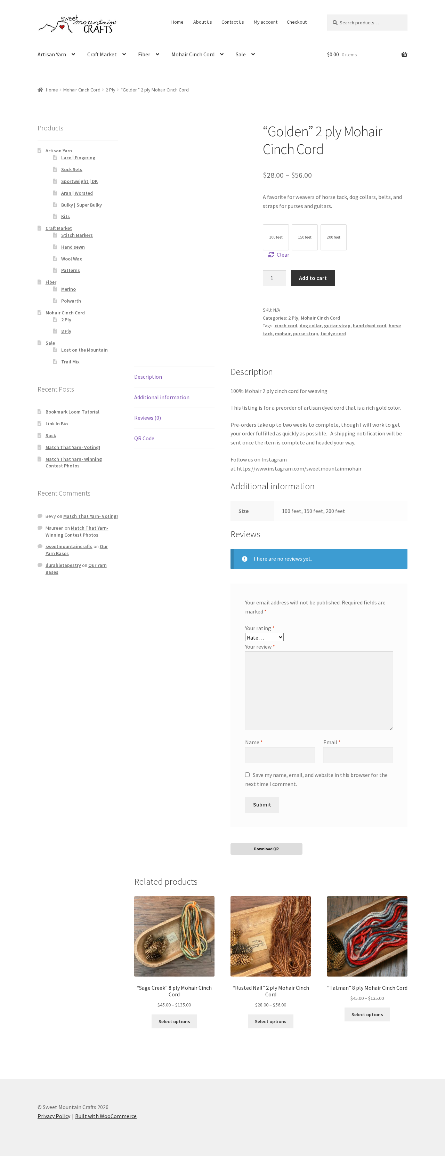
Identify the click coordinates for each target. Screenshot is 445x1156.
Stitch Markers (77, 235)
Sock (51, 435)
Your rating (260, 628)
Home (177, 22)
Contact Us (232, 22)
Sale (241, 54)
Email (332, 742)
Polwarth (71, 301)
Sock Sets (71, 169)
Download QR (266, 848)
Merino (68, 289)
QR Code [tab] (144, 438)
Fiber (144, 54)
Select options (174, 1021)
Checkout (297, 22)
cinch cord (286, 325)
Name (254, 742)
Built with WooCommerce (106, 1116)
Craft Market (102, 54)
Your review (260, 646)
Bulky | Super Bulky (81, 205)
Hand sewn (73, 247)
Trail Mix (70, 362)
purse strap (305, 333)
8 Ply (66, 331)
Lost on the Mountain (84, 350)
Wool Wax (71, 259)
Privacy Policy (54, 1116)
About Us (202, 22)
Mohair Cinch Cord (193, 54)
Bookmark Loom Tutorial (72, 412)
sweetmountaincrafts (69, 546)
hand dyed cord (369, 325)
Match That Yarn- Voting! (73, 447)
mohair (283, 333)
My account (265, 22)
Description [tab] (148, 376)
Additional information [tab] (161, 397)
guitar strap (337, 325)
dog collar (311, 325)
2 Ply (110, 90)
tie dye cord (333, 333)
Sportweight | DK (79, 181)
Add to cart (313, 277)
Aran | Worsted (77, 193)
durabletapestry (63, 565)
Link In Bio (57, 423)
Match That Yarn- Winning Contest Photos (74, 462)
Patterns (70, 270)
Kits (65, 216)
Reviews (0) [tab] (147, 417)
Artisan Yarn (52, 54)
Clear (283, 254)
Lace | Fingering (78, 157)
